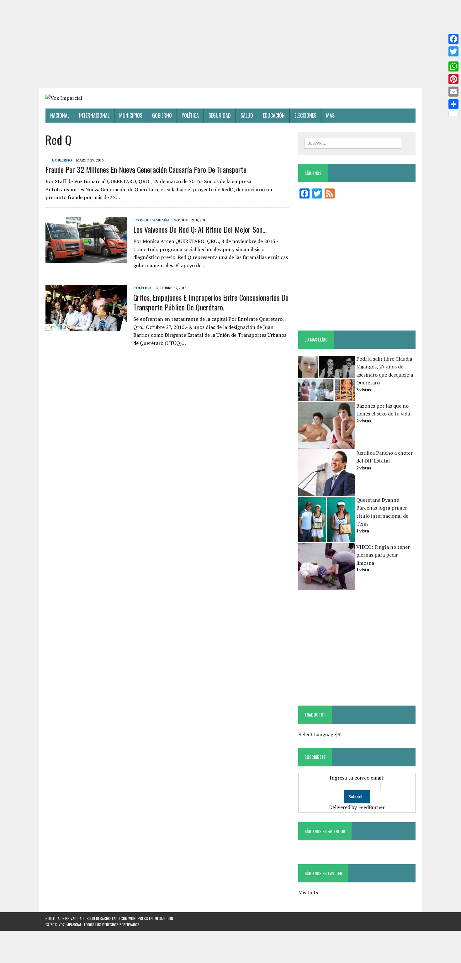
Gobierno (162, 115)
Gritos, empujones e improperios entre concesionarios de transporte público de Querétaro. (211, 302)
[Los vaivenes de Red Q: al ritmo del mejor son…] (86, 258)
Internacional (94, 115)
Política (190, 115)
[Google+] (453, 59)
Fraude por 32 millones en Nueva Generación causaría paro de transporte (145, 169)
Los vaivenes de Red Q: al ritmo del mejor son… (200, 229)
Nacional (59, 115)
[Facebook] (453, 39)
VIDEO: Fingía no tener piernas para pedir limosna (383, 554)
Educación (274, 115)
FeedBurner (371, 807)
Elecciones (305, 115)
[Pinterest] (453, 79)
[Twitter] (453, 51)
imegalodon (163, 918)
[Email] (453, 91)
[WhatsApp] (453, 66)
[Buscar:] (352, 142)
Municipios (130, 115)
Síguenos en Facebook (325, 831)
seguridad (220, 115)
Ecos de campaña (151, 220)
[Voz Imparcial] (230, 98)
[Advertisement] (230, 44)
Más (330, 115)
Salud (247, 115)
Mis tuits (308, 892)
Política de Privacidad (64, 918)
